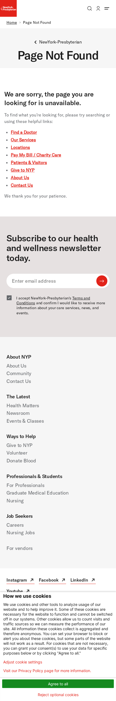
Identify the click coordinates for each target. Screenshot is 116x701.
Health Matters (22, 405)
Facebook (52, 580)
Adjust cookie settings (22, 662)
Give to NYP (23, 170)
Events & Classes (25, 421)
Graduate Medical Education (37, 493)
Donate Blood (21, 461)
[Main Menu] (107, 8)
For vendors (19, 548)
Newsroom (18, 413)
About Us (20, 177)
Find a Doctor (24, 132)
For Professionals (25, 485)
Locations (20, 147)
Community (18, 373)
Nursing (15, 501)
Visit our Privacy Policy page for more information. (47, 671)
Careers (15, 525)
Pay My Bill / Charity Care (36, 155)
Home (11, 22)
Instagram (20, 580)
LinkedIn (83, 580)
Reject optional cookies (58, 694)
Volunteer (17, 453)
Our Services (23, 139)
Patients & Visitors (29, 162)
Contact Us (22, 185)
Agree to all (58, 684)
